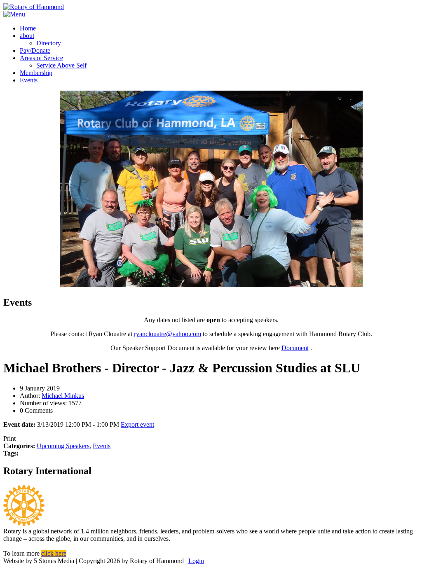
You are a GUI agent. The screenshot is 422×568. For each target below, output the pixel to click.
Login (196, 560)
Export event (137, 424)
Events (101, 445)
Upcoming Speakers (63, 445)
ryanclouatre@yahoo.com (167, 333)
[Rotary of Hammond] (33, 6)
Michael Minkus (63, 395)
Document (295, 347)
